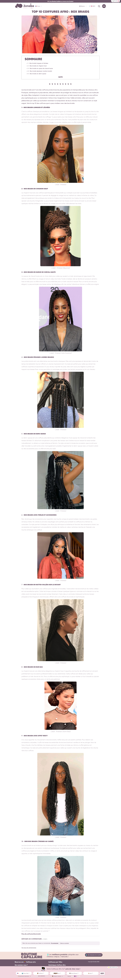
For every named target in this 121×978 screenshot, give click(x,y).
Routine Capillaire (31, 955)
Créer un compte (64, 943)
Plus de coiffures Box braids (31, 934)
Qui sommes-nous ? (21, 965)
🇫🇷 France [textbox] (37, 6)
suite (60, 77)
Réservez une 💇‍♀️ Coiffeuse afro (25, 962)
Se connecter (54, 943)
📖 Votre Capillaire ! (61, 1)
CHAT (115, 1)
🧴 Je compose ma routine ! (94, 955)
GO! (102, 973)
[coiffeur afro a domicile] (43, 969)
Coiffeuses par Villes (55, 962)
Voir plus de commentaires (28, 947)
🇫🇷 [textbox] (17, 973)
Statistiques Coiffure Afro (57, 965)
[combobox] (18, 973)
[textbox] (26, 973)
